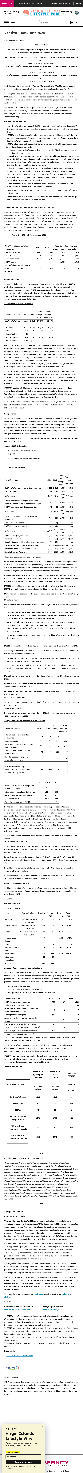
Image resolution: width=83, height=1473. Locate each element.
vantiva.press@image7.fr (51, 1309)
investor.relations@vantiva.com (17, 1309)
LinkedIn (65, 1294)
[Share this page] (77, 22)
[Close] (42, 1426)
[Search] (66, 22)
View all (77, 3)
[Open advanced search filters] (71, 22)
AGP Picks (7, 3)
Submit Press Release (46, 1471)
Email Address (13, 1452)
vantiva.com (39, 1294)
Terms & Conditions (65, 1471)
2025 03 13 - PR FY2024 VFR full (19, 1356)
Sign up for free (23, 1462)
